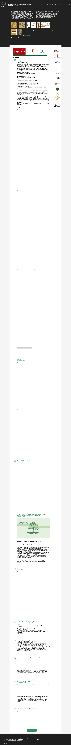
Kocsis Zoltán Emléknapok (23, 460)
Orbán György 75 (21, 359)
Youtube (38, 739)
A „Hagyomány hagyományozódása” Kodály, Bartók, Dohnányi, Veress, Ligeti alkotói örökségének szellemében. (31, 515)
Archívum (40, 4)
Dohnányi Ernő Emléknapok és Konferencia (27, 708)
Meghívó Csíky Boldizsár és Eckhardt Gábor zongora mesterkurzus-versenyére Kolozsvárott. (33, 60)
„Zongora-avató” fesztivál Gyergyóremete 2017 (28, 621)
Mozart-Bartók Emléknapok (23, 681)
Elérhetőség (61, 4)
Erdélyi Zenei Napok (22, 639)
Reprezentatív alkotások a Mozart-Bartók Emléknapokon (30, 657)
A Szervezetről (53, 4)
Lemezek (46, 4)
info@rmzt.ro (30, 91)
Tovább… (18, 652)
